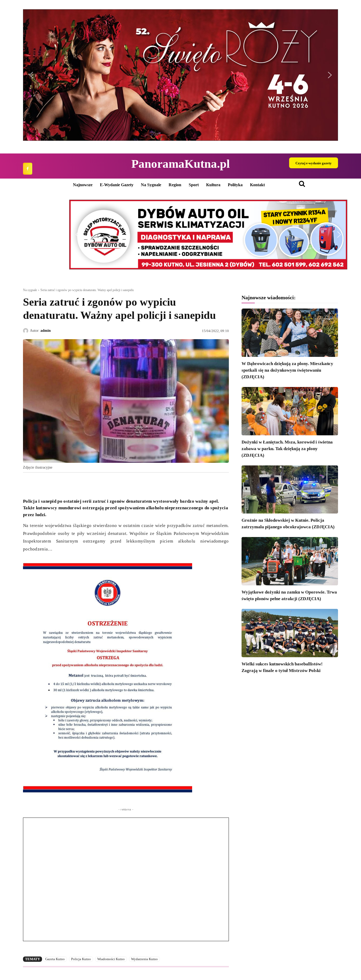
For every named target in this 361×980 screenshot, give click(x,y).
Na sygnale (30, 290)
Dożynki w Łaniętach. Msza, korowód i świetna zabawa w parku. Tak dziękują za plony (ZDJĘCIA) (287, 449)
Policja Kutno (81, 959)
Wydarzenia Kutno (144, 959)
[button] (180, 75)
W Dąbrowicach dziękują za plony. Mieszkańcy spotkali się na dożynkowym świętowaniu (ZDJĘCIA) (287, 370)
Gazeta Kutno (55, 959)
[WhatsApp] (52, 484)
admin (45, 331)
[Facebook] (27, 168)
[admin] (26, 330)
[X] (40, 484)
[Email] (64, 484)
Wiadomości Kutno (111, 959)
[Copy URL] (77, 484)
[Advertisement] (126, 879)
